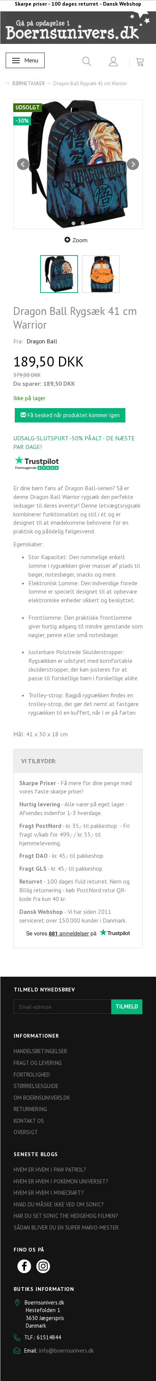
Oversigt (26, 1132)
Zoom (79, 240)
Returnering (30, 1109)
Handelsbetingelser (40, 1051)
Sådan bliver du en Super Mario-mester (66, 1227)
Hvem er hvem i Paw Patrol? (50, 1169)
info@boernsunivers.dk (66, 1350)
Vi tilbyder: (38, 761)
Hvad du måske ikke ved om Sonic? (59, 1204)
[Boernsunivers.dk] (78, 27)
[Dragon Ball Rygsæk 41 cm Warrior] (78, 164)
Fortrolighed (32, 1074)
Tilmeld (126, 1006)
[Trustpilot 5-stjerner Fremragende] (36, 462)
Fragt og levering (38, 1062)
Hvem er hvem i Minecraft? (49, 1192)
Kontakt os (29, 1120)
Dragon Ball (42, 341)
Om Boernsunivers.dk (42, 1097)
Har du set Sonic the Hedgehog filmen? (66, 1215)
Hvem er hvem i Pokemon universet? (61, 1181)
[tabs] (84, 63)
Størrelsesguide (36, 1086)
